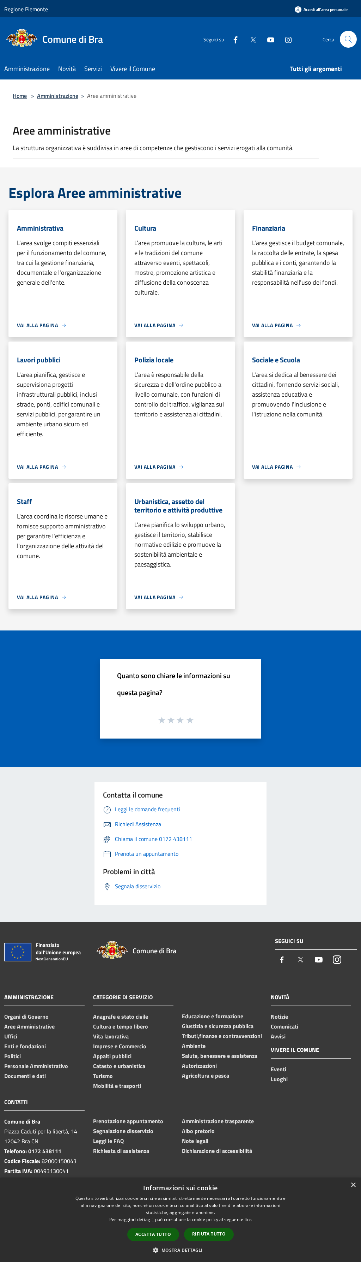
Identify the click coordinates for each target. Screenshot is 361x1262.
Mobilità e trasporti (117, 1086)
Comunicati (284, 1026)
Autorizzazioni (199, 1065)
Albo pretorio (198, 1131)
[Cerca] (348, 39)
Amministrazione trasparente (218, 1121)
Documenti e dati (25, 1076)
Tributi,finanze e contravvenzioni (222, 1036)
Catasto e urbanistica (119, 1066)
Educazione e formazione (212, 1016)
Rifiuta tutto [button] (209, 1234)
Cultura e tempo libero (120, 1026)
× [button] (353, 1185)
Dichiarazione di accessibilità (217, 1151)
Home (20, 95)
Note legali (195, 1141)
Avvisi (278, 1036)
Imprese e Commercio (119, 1046)
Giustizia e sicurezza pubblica (217, 1026)
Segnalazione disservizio (123, 1131)
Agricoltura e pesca (205, 1075)
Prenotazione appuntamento (128, 1121)
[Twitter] (250, 39)
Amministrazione (57, 95)
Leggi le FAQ (108, 1141)
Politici (12, 1056)
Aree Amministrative (29, 1026)
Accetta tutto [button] (153, 1234)
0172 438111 (44, 1151)
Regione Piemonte (26, 9)
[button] (180, 1250)
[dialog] (180, 1220)
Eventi (278, 1069)
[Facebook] (233, 39)
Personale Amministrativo (36, 1066)
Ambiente (194, 1046)
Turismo (103, 1076)
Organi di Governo (26, 1016)
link (248, 1219)
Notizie (279, 1016)
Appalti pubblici (112, 1056)
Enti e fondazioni (25, 1046)
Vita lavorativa (111, 1036)
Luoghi (279, 1079)
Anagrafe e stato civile (120, 1016)
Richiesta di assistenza (121, 1151)
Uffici (10, 1036)
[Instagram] (286, 39)
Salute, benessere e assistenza (219, 1055)
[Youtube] (268, 39)
